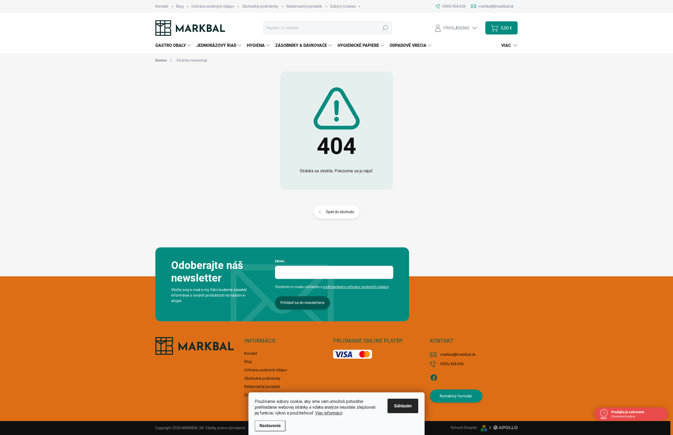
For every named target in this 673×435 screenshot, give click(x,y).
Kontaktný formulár (456, 396)
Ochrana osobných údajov (212, 6)
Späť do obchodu (340, 212)
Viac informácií (328, 413)
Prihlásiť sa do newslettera (302, 303)
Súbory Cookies (343, 6)
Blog (179, 6)
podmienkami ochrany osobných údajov (356, 287)
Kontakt (161, 6)
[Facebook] (434, 377)
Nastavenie (270, 425)
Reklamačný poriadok (304, 6)
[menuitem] (173, 45)
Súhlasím (403, 405)
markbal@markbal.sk (458, 354)
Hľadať (385, 28)
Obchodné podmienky (260, 6)
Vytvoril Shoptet (464, 428)
